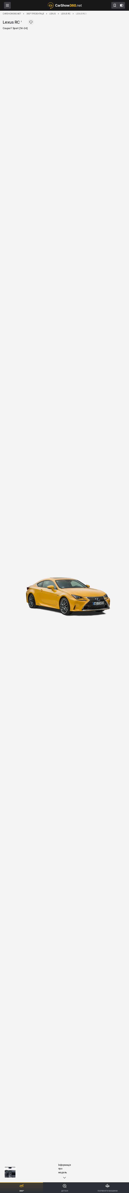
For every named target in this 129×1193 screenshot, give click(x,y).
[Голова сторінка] (64, 5)
